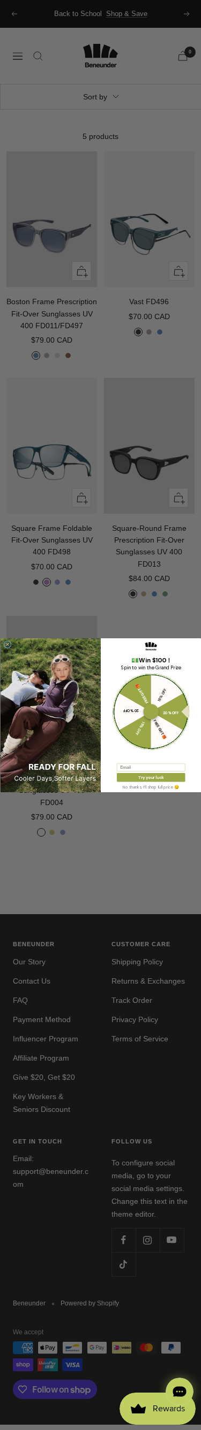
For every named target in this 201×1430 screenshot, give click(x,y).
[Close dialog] (7, 644)
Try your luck (150, 777)
